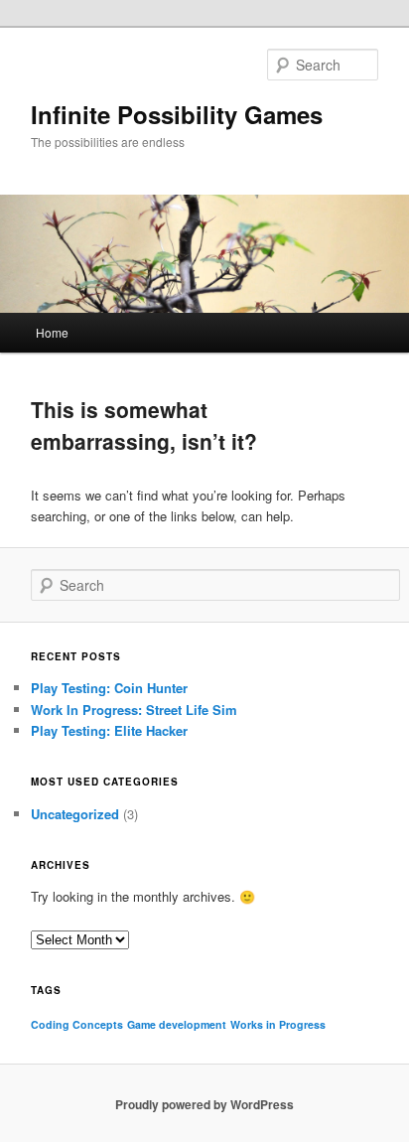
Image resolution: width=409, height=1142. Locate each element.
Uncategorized (75, 813)
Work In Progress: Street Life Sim (134, 709)
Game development (176, 1024)
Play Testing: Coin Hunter (109, 687)
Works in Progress (278, 1024)
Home (52, 332)
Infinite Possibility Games (177, 114)
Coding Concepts (77, 1024)
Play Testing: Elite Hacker (109, 730)
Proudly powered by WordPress (204, 1104)
